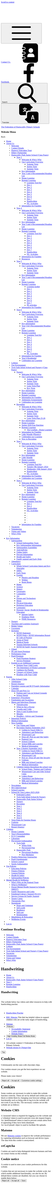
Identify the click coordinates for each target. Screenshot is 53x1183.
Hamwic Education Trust (21, 150)
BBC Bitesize (12, 1017)
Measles (19, 714)
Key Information (28, 171)
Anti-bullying (21, 550)
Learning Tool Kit (34, 183)
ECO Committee (18, 836)
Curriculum (16, 564)
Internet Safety (27, 614)
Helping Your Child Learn (27, 665)
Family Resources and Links (22, 892)
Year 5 (19, 261)
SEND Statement (23, 633)
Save (23, 1181)
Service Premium (23, 661)
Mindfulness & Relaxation (22, 917)
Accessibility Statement (20, 1029)
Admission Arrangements (32, 400)
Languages (20, 608)
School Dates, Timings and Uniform (36, 769)
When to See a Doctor (25, 707)
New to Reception (29, 439)
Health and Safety (23, 557)
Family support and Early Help (29, 559)
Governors (15, 628)
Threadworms (22, 704)
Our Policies (11, 866)
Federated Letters (23, 795)
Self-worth (20, 908)
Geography (21, 591)
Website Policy (17, 1034)
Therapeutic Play (18, 901)
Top (3, 1052)
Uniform (25, 760)
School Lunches (17, 790)
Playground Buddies (30, 852)
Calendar (15, 688)
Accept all (15, 1081)
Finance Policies (18, 871)
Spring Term (32, 166)
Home (8, 141)
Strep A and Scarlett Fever (27, 711)
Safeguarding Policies (20, 878)
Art (17, 596)
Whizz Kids (26, 845)
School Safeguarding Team (27, 543)
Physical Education (24, 603)
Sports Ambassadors (19, 864)
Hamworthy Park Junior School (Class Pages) (29, 155)
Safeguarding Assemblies (26, 547)
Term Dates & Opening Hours (23, 820)
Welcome (15, 146)
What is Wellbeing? (19, 885)
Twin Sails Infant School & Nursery (31, 797)
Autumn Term (32, 164)
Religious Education (24, 605)
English (19, 575)
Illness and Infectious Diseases (23, 702)
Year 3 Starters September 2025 (29, 748)
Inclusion (15, 631)
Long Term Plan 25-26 (36, 418)
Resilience (20, 910)
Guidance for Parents (25, 670)
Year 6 (19, 310)
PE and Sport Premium (20, 651)
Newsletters (16, 785)
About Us (10, 143)
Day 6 (29, 196)
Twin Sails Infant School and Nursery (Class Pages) (27, 951)
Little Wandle (27, 457)
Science (19, 587)
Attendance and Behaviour (32, 732)
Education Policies (18, 868)
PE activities (32, 305)
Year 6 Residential (29, 358)
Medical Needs (22, 642)
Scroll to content (7, 2)
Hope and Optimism (24, 905)
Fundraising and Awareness (22, 700)
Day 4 (29, 192)
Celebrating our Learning (32, 360)
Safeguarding (16, 541)
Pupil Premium (17, 656)
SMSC (19, 571)
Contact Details (17, 148)
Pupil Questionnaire (19, 859)
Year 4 (19, 208)
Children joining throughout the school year (34, 767)
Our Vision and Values (25, 725)
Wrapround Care (28, 735)
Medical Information (19, 721)
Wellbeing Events (18, 919)
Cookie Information (19, 1031)
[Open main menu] (21, 33)
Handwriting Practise (14, 1013)
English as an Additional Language (25, 663)
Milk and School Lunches (32, 762)
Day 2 (29, 187)
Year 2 (19, 481)
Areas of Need (22, 640)
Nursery (19, 372)
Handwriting (32, 201)
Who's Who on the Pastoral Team (24, 882)
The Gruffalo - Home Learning (39, 430)
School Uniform (28, 741)
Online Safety (22, 552)
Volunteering (16, 529)
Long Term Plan (33, 386)
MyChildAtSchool (18, 788)
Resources (26, 259)
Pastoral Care (27, 739)
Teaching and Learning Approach (25, 624)
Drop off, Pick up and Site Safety (35, 737)
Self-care (20, 912)
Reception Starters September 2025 (30, 728)
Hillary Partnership (19, 153)
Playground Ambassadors (21, 841)
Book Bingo (27, 582)
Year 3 (19, 157)
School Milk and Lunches (32, 744)
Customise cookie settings (31, 1081)
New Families (17, 723)
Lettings (14, 363)
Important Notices (18, 718)
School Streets (22, 695)
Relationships (21, 915)
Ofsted (14, 649)
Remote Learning (29, 180)
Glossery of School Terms (27, 672)
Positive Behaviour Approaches (24, 857)
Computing (21, 594)
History (19, 589)
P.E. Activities (32, 203)
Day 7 (29, 199)
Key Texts (31, 388)
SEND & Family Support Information (31, 647)
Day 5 (29, 194)
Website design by (18, 1048)
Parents (9, 677)
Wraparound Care (29, 755)
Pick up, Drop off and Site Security (36, 758)
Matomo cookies (14, 1136)
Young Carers (17, 898)
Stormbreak (16, 903)
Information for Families (31, 206)
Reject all (5, 1081)
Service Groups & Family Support (25, 896)
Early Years (21, 573)
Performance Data (18, 654)
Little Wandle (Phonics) (31, 434)
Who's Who (16, 534)
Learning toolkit (33, 287)
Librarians (15, 838)
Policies (10, 1027)
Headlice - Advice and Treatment (29, 716)
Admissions (16, 681)
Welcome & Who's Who (31, 160)
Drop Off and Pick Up (20, 691)
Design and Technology (26, 598)
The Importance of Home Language (31, 668)
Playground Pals (28, 848)
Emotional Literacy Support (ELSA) (26, 894)
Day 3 (29, 190)
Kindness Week (28, 617)
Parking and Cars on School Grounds (31, 693)
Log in (9, 924)
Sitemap (9, 1024)
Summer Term (32, 169)
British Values (17, 626)
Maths (18, 584)
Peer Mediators (28, 855)
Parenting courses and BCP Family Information (30, 686)
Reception (20, 404)
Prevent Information (24, 554)
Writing (25, 580)
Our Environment (18, 365)
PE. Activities (32, 354)
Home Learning (28, 178)
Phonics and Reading (30, 577)
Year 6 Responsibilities (20, 834)
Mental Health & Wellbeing (17, 880)
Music (18, 601)
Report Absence (17, 684)
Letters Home (27, 776)
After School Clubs (19, 679)
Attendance (16, 561)
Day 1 (29, 185)
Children (9, 829)
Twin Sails (20, 843)
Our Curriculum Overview (32, 162)
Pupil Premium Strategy (26, 658)
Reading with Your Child (26, 674)
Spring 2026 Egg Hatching (32, 425)
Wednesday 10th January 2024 (39, 469)
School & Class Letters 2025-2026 (25, 792)
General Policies (18, 873)
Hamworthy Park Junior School (29, 799)
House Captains (17, 831)
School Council (17, 862)
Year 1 (19, 441)
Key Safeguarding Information (28, 545)
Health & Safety (17, 875)
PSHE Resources (29, 619)
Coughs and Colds (24, 709)
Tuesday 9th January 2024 (37, 467)
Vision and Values (18, 531)
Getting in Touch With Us (32, 730)
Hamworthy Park (23, 850)
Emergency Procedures (20, 698)
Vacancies (15, 527)
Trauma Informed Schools (27, 644)
